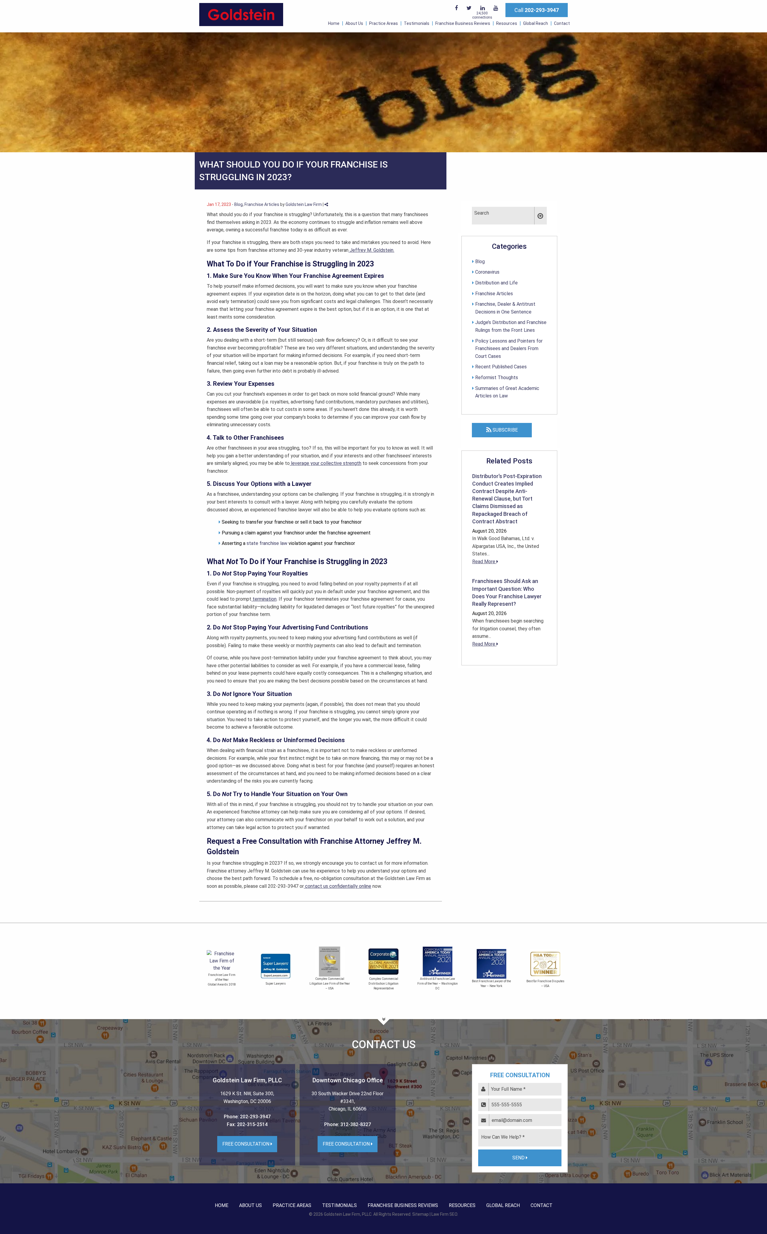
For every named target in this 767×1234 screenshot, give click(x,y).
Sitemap (420, 1214)
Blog (238, 204)
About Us (354, 23)
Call (536, 10)
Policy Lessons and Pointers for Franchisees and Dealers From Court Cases (509, 348)
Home (333, 23)
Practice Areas (383, 23)
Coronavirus (487, 272)
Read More (484, 561)
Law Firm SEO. (444, 1214)
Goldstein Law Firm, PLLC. (348, 1214)
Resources (506, 23)
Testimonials (416, 23)
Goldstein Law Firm (304, 204)
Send (519, 1158)
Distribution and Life (496, 283)
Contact (562, 23)
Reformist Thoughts (496, 377)
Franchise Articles (261, 204)
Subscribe (504, 430)
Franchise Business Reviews (462, 23)
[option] (222, 969)
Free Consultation (246, 1144)
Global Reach (535, 23)
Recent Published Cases (501, 367)
